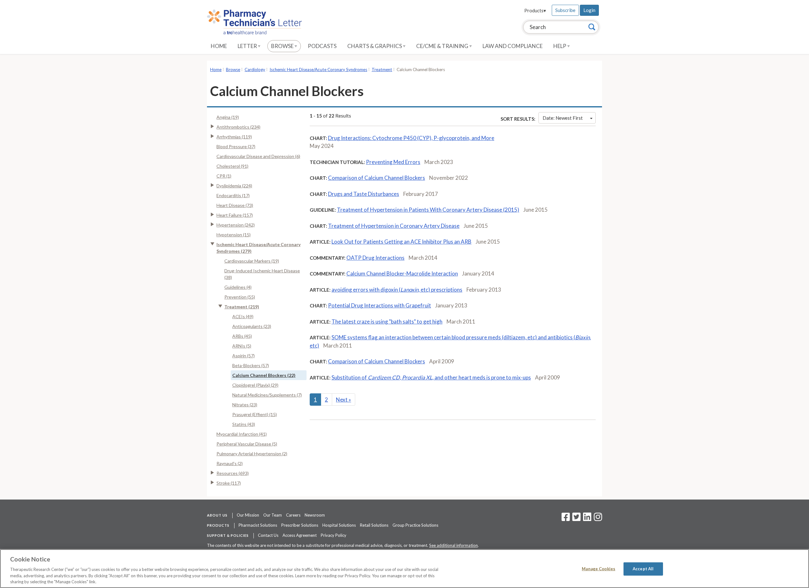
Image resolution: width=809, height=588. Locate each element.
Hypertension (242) (235, 224)
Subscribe (565, 10)
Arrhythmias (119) (234, 136)
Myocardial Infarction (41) (241, 434)
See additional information (453, 545)
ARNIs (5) (241, 346)
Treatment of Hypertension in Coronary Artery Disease (393, 225)
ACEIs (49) (242, 316)
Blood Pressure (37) (235, 146)
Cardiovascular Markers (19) (251, 261)
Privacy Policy (333, 535)
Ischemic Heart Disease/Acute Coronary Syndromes (318, 69)
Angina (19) (227, 117)
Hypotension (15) (233, 234)
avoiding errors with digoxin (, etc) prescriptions (397, 289)
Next (343, 399)
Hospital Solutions (339, 525)
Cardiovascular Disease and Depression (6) (258, 156)
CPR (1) (223, 176)
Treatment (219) (241, 306)
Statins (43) (243, 424)
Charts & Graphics (375, 46)
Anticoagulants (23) (251, 326)
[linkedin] (587, 518)
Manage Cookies (598, 568)
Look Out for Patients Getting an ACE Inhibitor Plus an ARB (401, 241)
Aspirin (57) (243, 355)
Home (219, 46)
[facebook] (566, 518)
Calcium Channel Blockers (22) (263, 375)
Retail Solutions (374, 525)
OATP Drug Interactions (375, 257)
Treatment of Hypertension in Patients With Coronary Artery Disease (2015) (428, 209)
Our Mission (248, 515)
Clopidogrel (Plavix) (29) (255, 385)
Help (560, 46)
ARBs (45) (242, 336)
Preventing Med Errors (393, 162)
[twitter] (576, 518)
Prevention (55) (239, 297)
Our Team (272, 515)
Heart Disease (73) (234, 205)
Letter (248, 46)
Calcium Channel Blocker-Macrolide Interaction (402, 273)
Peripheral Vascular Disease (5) (246, 443)
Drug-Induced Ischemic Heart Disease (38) (262, 274)
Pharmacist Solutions (258, 525)
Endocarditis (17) (233, 195)
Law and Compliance (513, 46)
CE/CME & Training (442, 46)
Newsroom (315, 515)
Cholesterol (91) (232, 166)
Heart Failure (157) (234, 215)
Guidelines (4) (238, 287)
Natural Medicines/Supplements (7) (267, 394)
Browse (283, 46)
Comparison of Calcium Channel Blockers (376, 177)
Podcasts (322, 46)
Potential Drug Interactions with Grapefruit (379, 305)
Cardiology (255, 69)
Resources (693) (232, 473)
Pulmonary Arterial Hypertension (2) (251, 453)
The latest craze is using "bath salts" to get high (387, 321)
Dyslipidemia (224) (234, 185)
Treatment (382, 69)
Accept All (643, 568)
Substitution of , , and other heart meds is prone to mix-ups (431, 377)
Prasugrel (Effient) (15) (254, 414)
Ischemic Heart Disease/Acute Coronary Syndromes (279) (258, 248)
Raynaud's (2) (229, 463)
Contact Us (268, 535)
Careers (293, 515)
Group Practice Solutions (415, 525)
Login (589, 10)
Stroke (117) (228, 483)
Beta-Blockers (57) (250, 365)
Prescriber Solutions (299, 525)
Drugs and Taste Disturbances (363, 194)
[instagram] (598, 518)
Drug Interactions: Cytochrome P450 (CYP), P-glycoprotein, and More (411, 138)
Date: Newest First (563, 118)
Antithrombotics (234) (238, 127)
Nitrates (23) (244, 404)
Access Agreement (300, 535)
